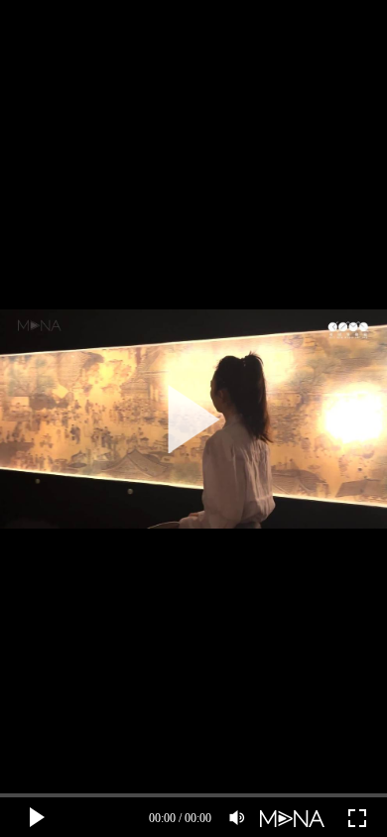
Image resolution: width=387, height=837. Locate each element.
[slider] (193, 795)
